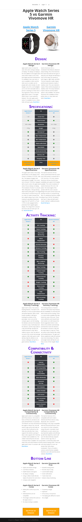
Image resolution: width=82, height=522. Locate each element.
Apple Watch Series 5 (31, 28)
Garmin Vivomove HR (51, 28)
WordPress (35, 520)
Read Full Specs (28, 210)
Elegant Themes (19, 520)
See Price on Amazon (31, 512)
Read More (36, 102)
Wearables (35, 4)
